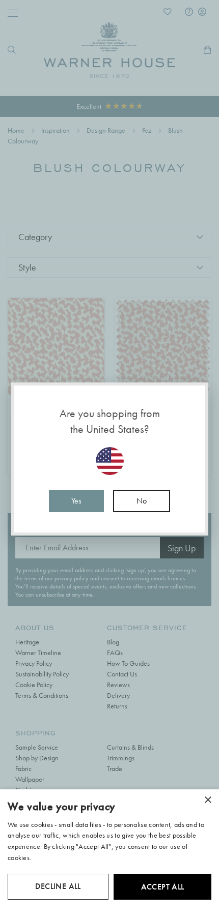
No (141, 500)
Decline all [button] (57, 886)
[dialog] (109, 853)
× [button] (207, 800)
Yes (76, 500)
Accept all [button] (162, 886)
